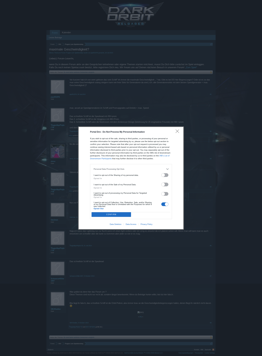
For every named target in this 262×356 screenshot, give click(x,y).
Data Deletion (115, 224)
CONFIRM (111, 214)
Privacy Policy (146, 224)
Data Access (131, 224)
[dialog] (131, 178)
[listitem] (131, 169)
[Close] (178, 132)
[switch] (164, 175)
